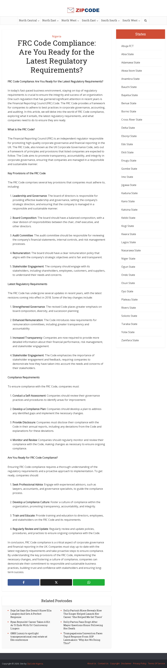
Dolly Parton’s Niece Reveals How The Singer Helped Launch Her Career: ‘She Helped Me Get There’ (82, 614)
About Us (91, 663)
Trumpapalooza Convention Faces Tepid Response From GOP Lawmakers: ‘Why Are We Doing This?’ (82, 638)
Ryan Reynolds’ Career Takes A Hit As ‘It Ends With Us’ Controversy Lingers (30, 625)
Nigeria (56, 36)
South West (129, 20)
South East (89, 20)
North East (49, 20)
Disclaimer (126, 663)
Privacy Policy (139, 663)
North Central (28, 20)
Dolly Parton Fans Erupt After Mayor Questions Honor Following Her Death (83, 625)
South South (109, 20)
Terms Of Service (156, 663)
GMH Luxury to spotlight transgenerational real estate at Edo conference (28, 636)
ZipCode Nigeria (35, 663)
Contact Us (103, 663)
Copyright (115, 663)
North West (68, 20)
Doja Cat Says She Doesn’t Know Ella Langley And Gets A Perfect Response (30, 614)
